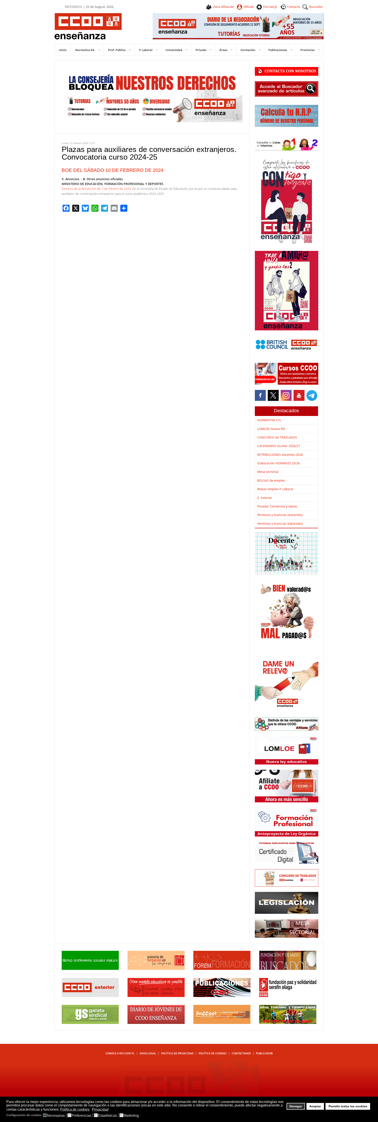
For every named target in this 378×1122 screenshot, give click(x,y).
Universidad (174, 50)
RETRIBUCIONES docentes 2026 (280, 455)
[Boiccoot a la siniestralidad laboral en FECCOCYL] (221, 1023)
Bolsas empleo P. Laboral (275, 489)
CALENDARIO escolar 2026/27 (278, 446)
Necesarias (56, 1115)
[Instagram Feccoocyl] (286, 395)
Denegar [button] (295, 1106)
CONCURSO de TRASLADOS (277, 437)
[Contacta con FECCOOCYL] (286, 74)
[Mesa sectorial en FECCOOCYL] (286, 936)
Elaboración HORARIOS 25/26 (278, 463)
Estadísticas (107, 1115)
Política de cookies (213, 1053)
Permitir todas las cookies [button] (348, 1106)
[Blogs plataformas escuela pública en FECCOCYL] (90, 969)
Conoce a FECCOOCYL (120, 1053)
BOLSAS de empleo (271, 480)
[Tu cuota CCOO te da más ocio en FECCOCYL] (287, 1023)
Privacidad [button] (100, 1109)
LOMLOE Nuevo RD (271, 429)
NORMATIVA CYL (269, 420)
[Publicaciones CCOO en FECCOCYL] (221, 996)
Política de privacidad (177, 1053)
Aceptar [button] (315, 1106)
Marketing (131, 1115)
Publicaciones (277, 50)
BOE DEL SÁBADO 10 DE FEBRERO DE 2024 (112, 170)
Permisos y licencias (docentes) (280, 515)
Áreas (223, 50)
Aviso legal (148, 1053)
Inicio (62, 50)
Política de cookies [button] (74, 1109)
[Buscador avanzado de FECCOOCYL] (286, 95)
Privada (201, 50)
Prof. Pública (117, 50)
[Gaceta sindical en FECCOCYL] (90, 1023)
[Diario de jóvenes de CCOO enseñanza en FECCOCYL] (156, 1023)
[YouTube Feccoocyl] (298, 395)
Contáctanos (241, 1053)
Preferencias (81, 1115)
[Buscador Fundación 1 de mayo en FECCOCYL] (287, 969)
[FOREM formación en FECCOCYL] (221, 969)
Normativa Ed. (85, 50)
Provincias (307, 50)
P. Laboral (145, 50)
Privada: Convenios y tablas (277, 506)
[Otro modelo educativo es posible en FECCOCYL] (156, 996)
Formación (248, 50)
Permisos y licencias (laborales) (280, 523)
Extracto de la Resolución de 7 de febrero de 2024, (96, 189)
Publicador (264, 1053)
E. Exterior (264, 498)
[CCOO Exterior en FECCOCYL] (90, 996)
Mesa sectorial (267, 472)
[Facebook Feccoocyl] (261, 395)
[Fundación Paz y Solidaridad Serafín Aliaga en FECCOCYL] (287, 996)
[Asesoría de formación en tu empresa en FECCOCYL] (156, 969)
